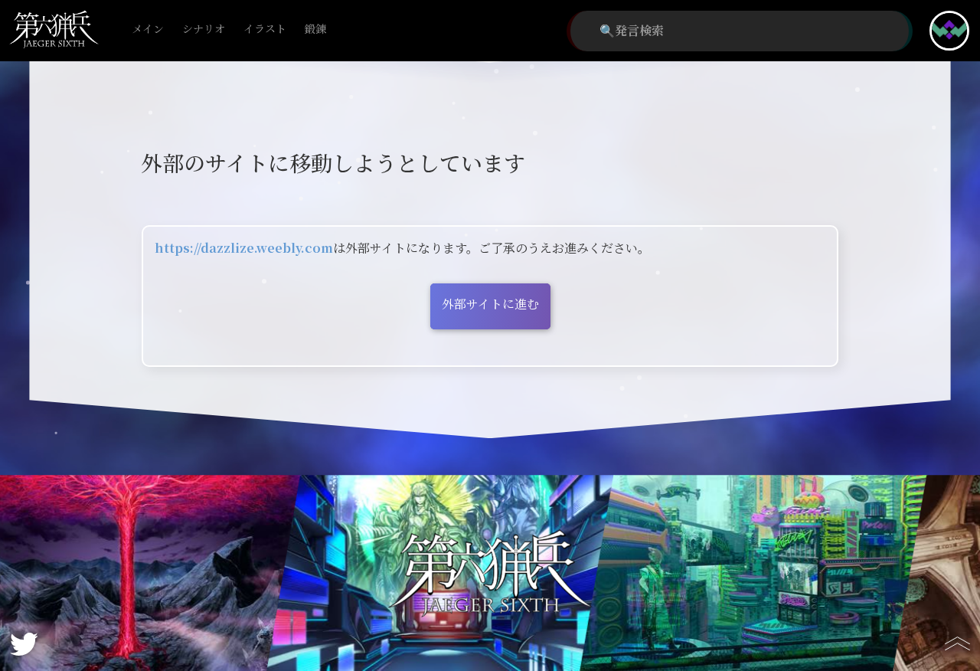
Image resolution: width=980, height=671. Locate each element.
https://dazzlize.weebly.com (244, 248)
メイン (148, 29)
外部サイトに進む (490, 304)
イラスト (264, 29)
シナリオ (203, 29)
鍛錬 (315, 29)
